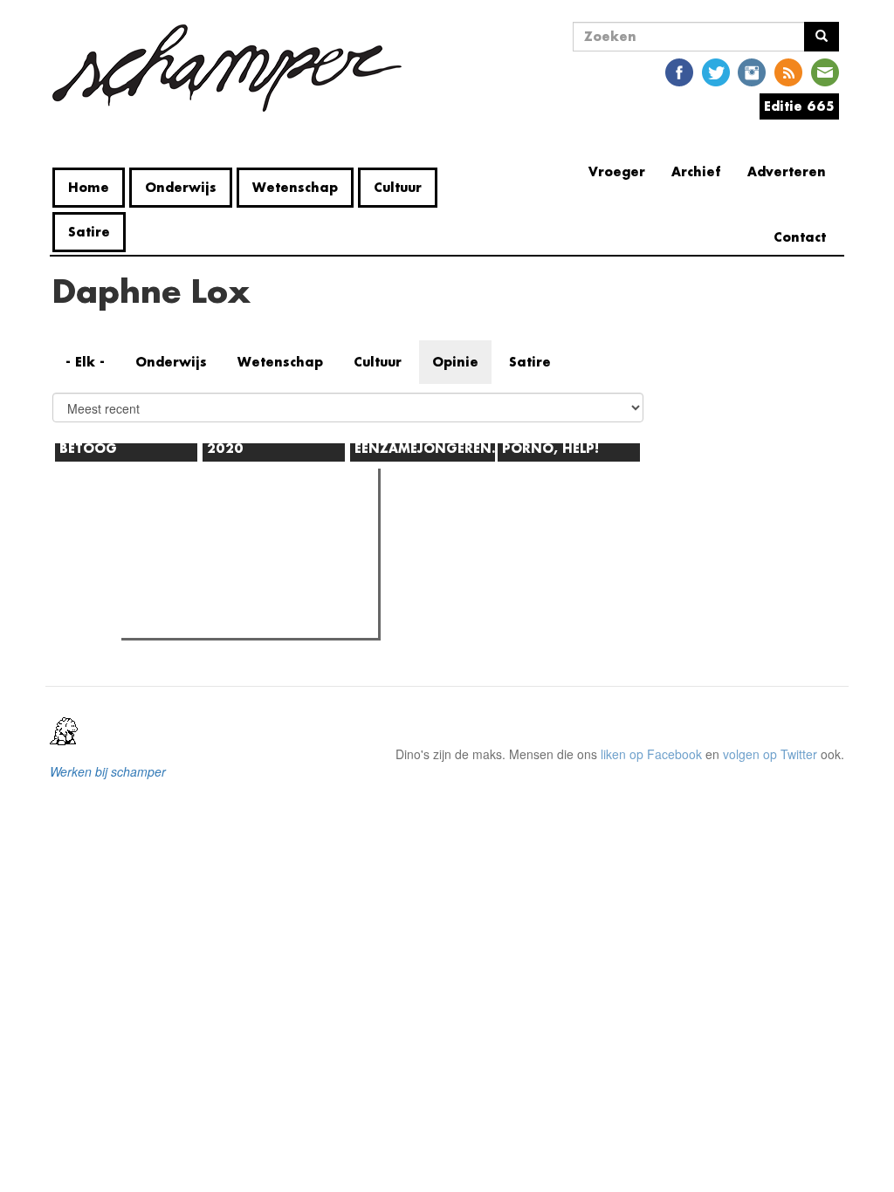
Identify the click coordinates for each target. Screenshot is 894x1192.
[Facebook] (679, 71)
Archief (696, 171)
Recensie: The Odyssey (221, 556)
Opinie (455, 361)
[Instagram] (752, 71)
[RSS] (788, 71)
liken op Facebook (651, 754)
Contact (800, 237)
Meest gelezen (181, 521)
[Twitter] (716, 71)
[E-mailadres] (825, 71)
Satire (89, 231)
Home (88, 187)
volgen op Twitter (770, 754)
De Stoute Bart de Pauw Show (238, 619)
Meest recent (278, 521)
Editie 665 (799, 106)
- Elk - (85, 361)
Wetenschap (295, 187)
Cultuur (398, 187)
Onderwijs (181, 187)
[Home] (233, 68)
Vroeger (616, 171)
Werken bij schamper (108, 771)
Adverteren (786, 171)
